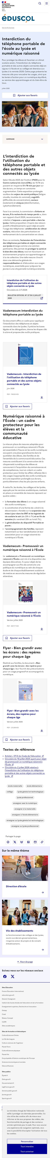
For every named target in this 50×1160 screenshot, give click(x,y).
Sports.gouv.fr (7, 1098)
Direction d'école (16, 886)
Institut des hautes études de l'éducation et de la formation (22, 1003)
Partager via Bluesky (21, 842)
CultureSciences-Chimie (10, 1035)
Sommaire (10, 139)
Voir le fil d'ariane (8, 28)
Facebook (5, 976)
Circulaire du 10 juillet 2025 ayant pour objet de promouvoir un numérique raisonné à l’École (25, 761)
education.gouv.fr (8, 995)
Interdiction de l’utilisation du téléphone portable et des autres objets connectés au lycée (24, 283)
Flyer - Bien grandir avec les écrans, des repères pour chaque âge (23, 714)
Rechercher (39, 3)
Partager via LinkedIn (28, 842)
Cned (4, 1014)
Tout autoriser (27, 1151)
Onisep (4, 1010)
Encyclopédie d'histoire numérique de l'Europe (18, 1058)
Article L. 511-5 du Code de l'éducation (23, 756)
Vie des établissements (19, 931)
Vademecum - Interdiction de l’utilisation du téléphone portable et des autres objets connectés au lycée (24, 379)
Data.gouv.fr (6, 1079)
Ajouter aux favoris (27, 95)
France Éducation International (13, 991)
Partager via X (14, 842)
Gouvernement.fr (8, 1083)
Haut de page (26, 961)
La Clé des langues (8, 1039)
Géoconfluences (7, 1066)
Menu (46, 3)
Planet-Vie (5, 1054)
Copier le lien (42, 842)
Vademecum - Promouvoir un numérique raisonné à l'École (24, 614)
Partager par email (35, 842)
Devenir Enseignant (8, 999)
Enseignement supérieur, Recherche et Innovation (19, 1007)
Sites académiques (8, 1026)
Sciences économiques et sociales (13, 1062)
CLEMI (4, 1022)
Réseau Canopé (7, 1018)
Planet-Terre (6, 1047)
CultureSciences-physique (11, 1051)
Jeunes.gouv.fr (7, 1095)
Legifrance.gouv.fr (8, 1087)
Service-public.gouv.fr (9, 1091)
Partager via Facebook (8, 842)
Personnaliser (27, 1141)
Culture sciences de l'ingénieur (12, 1043)
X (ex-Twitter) (13, 976)
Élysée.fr (5, 1075)
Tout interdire (27, 1146)
